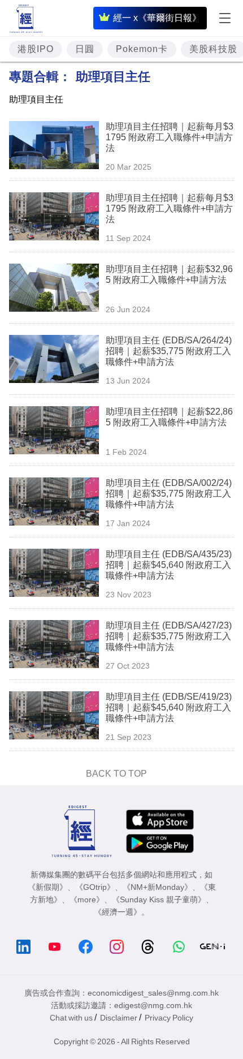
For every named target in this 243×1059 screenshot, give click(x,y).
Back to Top (116, 773)
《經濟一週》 (117, 911)
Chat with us (71, 1017)
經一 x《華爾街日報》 (157, 18)
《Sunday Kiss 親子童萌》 (159, 899)
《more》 (87, 899)
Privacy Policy (169, 1017)
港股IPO (36, 49)
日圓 (84, 49)
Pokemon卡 (142, 49)
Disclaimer (118, 1017)
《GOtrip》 (95, 887)
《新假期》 (47, 887)
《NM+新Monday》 (157, 887)
